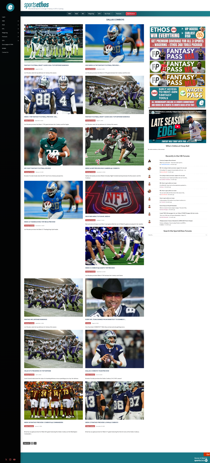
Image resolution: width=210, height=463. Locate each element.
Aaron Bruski (164, 172)
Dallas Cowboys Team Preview (97, 371)
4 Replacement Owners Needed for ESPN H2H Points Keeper (176, 220)
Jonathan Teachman (165, 179)
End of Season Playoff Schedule (168, 205)
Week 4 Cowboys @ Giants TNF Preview (100, 268)
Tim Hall (163, 202)
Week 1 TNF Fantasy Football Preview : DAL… (41, 117)
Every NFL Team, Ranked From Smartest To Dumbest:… (105, 319)
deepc (162, 187)
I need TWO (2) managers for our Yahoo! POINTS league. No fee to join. (179, 213)
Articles (88, 323)
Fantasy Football (29, 69)
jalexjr (162, 224)
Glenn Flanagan (164, 209)
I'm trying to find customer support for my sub (172, 175)
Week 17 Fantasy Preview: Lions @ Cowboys (101, 422)
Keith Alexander (164, 217)
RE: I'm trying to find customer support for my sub (173, 168)
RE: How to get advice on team (168, 183)
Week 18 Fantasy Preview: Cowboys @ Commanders (43, 422)
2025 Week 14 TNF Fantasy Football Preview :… (102, 65)
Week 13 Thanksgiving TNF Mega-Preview (39, 222)
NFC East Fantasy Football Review (37, 168)
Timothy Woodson (165, 164)
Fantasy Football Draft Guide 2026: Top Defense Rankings (46, 65)
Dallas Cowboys (29, 120)
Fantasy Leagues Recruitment (168, 160)
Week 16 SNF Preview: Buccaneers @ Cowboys (102, 168)
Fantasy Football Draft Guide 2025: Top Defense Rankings (107, 117)
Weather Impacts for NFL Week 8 (97, 216)
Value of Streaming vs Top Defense (37, 371)
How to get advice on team (167, 198)
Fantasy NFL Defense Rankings (35, 319)
